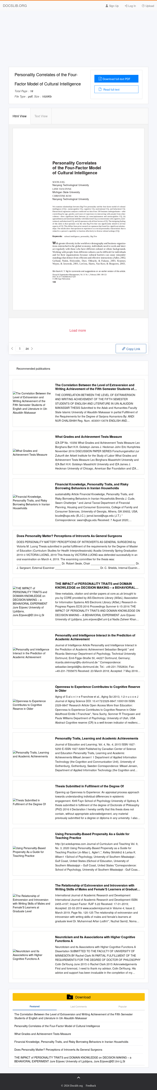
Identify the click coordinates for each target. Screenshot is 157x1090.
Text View (41, 116)
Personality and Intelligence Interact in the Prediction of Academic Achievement (95, 637)
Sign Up (113, 6)
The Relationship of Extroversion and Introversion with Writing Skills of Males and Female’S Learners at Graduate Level (97, 887)
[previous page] (12, 348)
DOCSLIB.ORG (15, 5)
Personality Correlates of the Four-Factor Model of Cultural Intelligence (57, 1026)
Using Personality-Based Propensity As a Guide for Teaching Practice (92, 836)
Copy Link (133, 349)
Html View (20, 116)
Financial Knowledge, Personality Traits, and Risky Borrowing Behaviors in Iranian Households (91, 486)
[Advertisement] (78, 40)
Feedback (91, 1085)
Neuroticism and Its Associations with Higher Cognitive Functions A (95, 939)
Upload (149, 6)
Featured (34, 1006)
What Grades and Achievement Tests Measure (88, 437)
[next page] (32, 348)
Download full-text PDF (116, 79)
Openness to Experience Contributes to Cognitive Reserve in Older (97, 689)
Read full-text (111, 89)
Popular (123, 1006)
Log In (132, 6)
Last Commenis (78, 1006)
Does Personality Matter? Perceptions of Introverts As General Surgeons (69, 536)
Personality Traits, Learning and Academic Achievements (96, 738)
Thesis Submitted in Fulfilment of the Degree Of (89, 786)
